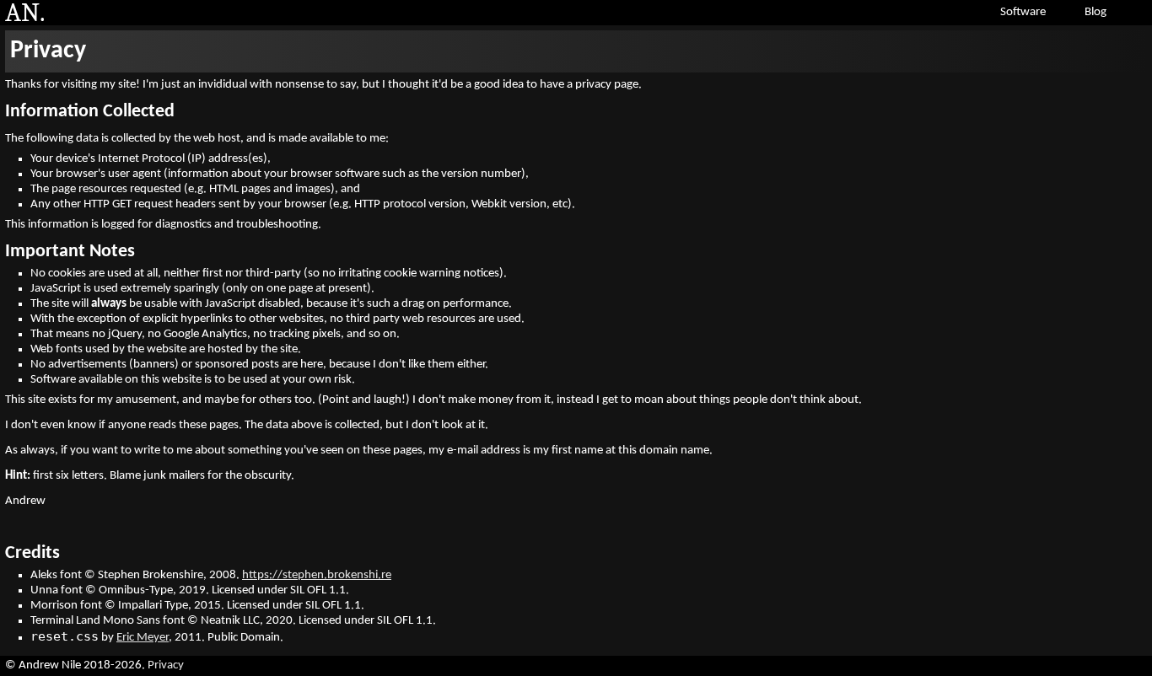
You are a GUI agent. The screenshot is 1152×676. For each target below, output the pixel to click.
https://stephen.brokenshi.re (316, 575)
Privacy (48, 51)
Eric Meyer (142, 637)
